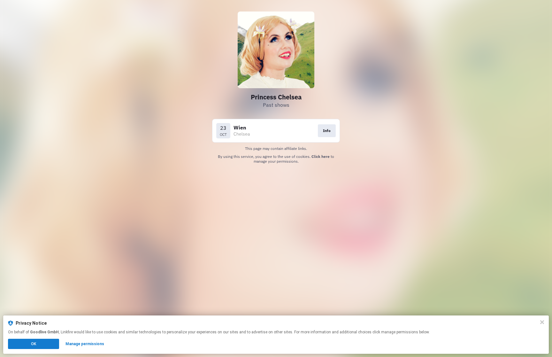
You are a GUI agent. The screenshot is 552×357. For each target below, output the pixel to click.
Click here (320, 156)
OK (33, 344)
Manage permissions (84, 344)
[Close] (542, 322)
